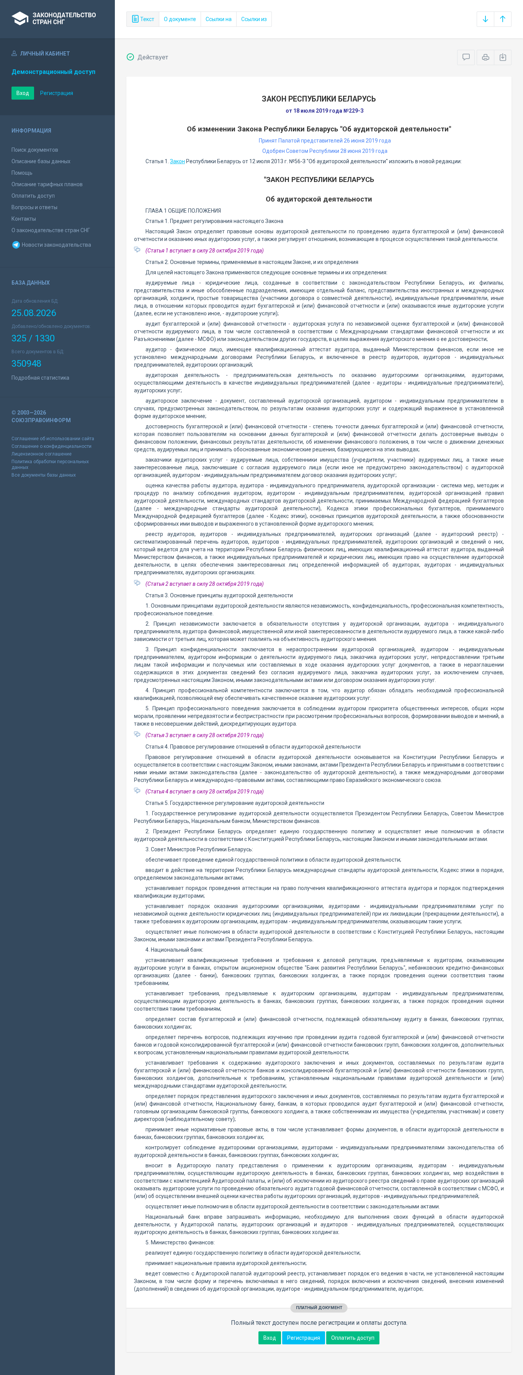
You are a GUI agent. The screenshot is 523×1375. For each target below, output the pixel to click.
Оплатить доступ (33, 196)
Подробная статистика (40, 378)
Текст (146, 19)
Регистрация (56, 93)
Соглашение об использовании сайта (52, 438)
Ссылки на (219, 19)
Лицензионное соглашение (41, 454)
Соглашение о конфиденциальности (51, 446)
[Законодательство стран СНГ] (57, 19)
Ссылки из (254, 19)
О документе (180, 19)
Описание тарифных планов (47, 184)
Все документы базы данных (43, 475)
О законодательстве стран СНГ (50, 230)
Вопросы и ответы (34, 207)
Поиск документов (34, 150)
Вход (22, 93)
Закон (177, 161)
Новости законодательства (56, 245)
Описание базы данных (40, 161)
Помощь (22, 173)
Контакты (23, 219)
